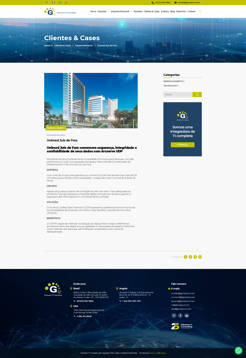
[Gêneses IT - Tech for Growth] (60, 12)
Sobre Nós (181, 11)
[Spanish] (66, 2)
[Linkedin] (186, 315)
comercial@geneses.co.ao (183, 297)
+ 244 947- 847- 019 (131, 301)
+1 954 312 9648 (83, 316)
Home (93, 11)
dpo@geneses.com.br (181, 309)
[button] (238, 350)
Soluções (102, 11)
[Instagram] (173, 315)
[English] (47, 2)
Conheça (182, 145)
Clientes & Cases (152, 11)
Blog (172, 11)
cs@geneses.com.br (180, 305)
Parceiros (138, 11)
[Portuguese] (60, 2)
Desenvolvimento (84, 45)
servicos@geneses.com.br (182, 301)
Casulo (163, 353)
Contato (191, 11)
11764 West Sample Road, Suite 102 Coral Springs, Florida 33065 (88, 311)
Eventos (165, 11)
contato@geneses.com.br (183, 293)
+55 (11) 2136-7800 (84, 301)
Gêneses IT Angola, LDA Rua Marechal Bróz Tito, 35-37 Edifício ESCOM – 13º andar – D (136, 295)
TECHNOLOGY (171, 85)
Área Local (154, 353)
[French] (54, 2)
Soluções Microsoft (120, 11)
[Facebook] (180, 315)
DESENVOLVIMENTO (174, 81)
